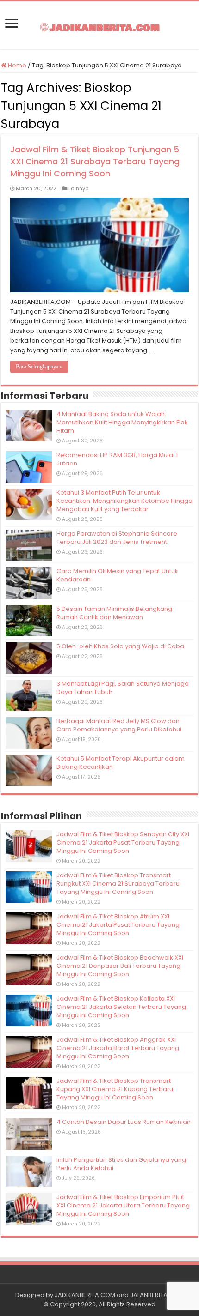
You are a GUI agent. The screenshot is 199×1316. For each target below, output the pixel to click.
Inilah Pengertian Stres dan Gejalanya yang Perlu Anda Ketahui (121, 1163)
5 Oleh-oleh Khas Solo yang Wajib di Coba (120, 646)
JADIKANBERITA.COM (85, 1295)
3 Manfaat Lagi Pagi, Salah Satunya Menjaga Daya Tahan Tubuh (122, 687)
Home (16, 65)
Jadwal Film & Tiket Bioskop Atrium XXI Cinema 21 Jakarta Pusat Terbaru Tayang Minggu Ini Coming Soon (118, 924)
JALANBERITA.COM (157, 1295)
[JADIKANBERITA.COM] (100, 25)
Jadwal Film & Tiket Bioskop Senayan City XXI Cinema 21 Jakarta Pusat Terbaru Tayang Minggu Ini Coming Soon (122, 842)
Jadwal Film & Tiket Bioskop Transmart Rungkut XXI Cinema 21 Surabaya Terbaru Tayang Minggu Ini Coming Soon (118, 883)
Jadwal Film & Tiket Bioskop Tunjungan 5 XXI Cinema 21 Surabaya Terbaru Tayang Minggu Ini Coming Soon (95, 161)
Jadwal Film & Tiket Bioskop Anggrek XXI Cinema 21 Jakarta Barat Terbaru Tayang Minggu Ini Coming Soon (117, 1048)
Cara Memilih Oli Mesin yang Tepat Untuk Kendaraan (117, 575)
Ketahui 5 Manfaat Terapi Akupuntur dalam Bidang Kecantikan (120, 762)
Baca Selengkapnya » (39, 366)
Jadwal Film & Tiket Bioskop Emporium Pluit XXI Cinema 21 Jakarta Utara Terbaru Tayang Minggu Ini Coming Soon (123, 1205)
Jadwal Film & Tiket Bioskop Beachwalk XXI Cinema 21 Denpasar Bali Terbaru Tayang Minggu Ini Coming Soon (119, 965)
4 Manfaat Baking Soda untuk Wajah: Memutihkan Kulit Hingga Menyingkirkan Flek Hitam (122, 422)
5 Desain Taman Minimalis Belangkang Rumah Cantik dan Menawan (114, 613)
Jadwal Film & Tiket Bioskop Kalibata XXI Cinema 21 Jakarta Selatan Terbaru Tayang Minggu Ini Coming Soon (121, 1007)
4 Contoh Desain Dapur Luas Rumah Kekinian (123, 1121)
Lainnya (78, 188)
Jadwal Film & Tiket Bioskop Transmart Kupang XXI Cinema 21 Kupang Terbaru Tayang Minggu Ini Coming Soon (114, 1089)
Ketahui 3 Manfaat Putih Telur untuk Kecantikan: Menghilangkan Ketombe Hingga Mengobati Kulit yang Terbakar (124, 500)
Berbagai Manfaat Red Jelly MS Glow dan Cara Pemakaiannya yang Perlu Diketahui (118, 725)
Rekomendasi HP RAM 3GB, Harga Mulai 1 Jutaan (117, 459)
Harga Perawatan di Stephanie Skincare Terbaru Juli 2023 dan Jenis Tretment (116, 537)
